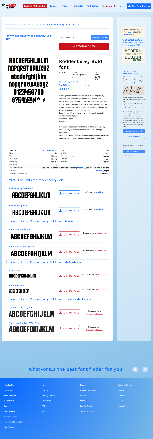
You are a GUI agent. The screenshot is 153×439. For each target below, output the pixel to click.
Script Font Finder (87, 411)
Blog (5, 406)
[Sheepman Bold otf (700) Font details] (31, 329)
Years (82, 401)
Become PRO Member (35, 6)
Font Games (92, 6)
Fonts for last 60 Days (89, 390)
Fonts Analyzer (10, 411)
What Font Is (9, 385)
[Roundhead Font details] (31, 291)
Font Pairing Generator (13, 422)
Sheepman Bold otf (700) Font (24, 323)
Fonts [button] (53, 6)
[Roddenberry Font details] (31, 212)
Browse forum (134, 137)
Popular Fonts (86, 406)
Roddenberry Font (18, 205)
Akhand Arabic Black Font (22, 247)
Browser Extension (11, 396)
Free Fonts (46, 401)
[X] (145, 369)
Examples (78, 6)
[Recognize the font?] (134, 90)
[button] (121, 6)
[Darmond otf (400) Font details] (31, 314)
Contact (121, 406)
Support (109, 6)
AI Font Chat (9, 401)
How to (45, 390)
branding (81, 168)
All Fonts (28, 25)
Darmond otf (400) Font (21, 307)
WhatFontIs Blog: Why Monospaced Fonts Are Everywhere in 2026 (132, 42)
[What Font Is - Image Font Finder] (9, 6)
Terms (121, 390)
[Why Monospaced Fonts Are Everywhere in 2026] (133, 55)
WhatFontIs (12, 25)
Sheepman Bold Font (19, 229)
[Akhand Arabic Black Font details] (31, 253)
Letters (83, 396)
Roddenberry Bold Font (21, 188)
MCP (44, 411)
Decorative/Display (49, 150)
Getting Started (48, 396)
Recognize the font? (132, 131)
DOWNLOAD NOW (85, 46)
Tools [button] (65, 6)
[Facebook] (135, 369)
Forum (83, 385)
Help (44, 385)
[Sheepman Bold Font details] (31, 236)
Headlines (99, 171)
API (43, 406)
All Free (41, 25)
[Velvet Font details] (31, 276)
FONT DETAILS (70, 194)
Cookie (121, 396)
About (120, 401)
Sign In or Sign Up (140, 6)
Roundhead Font (17, 285)
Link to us (8, 390)
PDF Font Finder (10, 417)
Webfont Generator (134, 151)
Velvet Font (14, 271)
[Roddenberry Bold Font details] (31, 195)
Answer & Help (129, 83)
